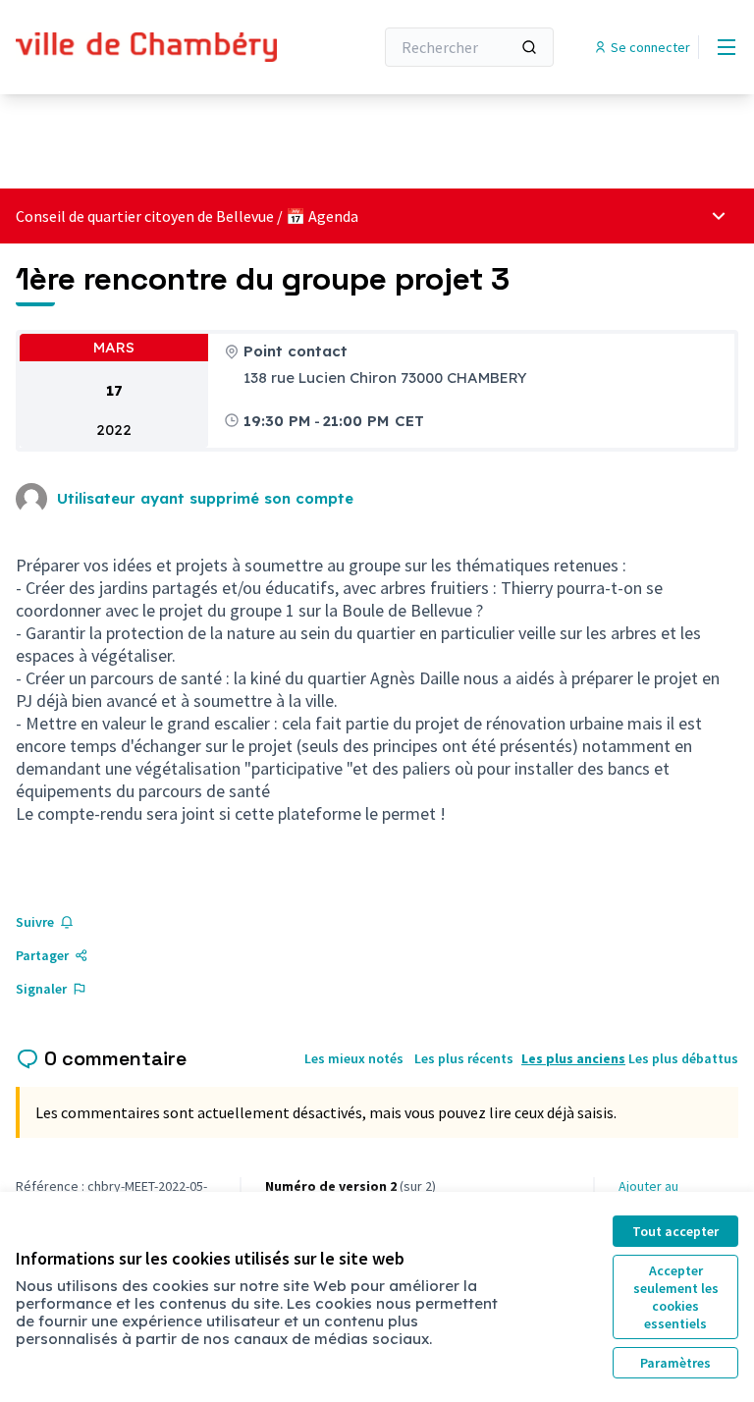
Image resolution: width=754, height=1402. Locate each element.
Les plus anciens (573, 1058)
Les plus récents (463, 1058)
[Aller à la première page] (146, 47)
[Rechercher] (529, 47)
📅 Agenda (322, 216)
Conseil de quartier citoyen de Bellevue (145, 216)
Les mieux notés (354, 1058)
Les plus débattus (683, 1058)
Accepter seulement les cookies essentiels (676, 1297)
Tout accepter (675, 1231)
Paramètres (675, 1363)
